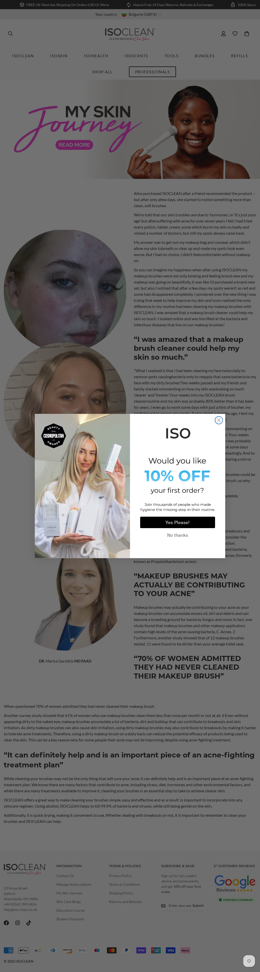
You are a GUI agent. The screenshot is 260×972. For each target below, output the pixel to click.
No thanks (177, 535)
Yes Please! (178, 522)
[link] (178, 432)
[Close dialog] (219, 420)
